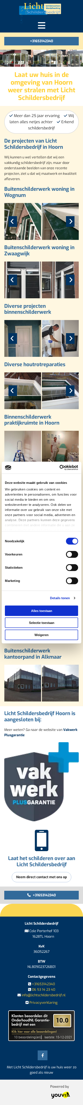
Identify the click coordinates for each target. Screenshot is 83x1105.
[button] (41, 41)
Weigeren (41, 634)
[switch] (72, 554)
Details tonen (60, 598)
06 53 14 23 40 (43, 989)
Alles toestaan (41, 610)
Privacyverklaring (43, 1002)
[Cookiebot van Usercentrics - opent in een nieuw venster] (59, 467)
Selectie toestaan (41, 623)
